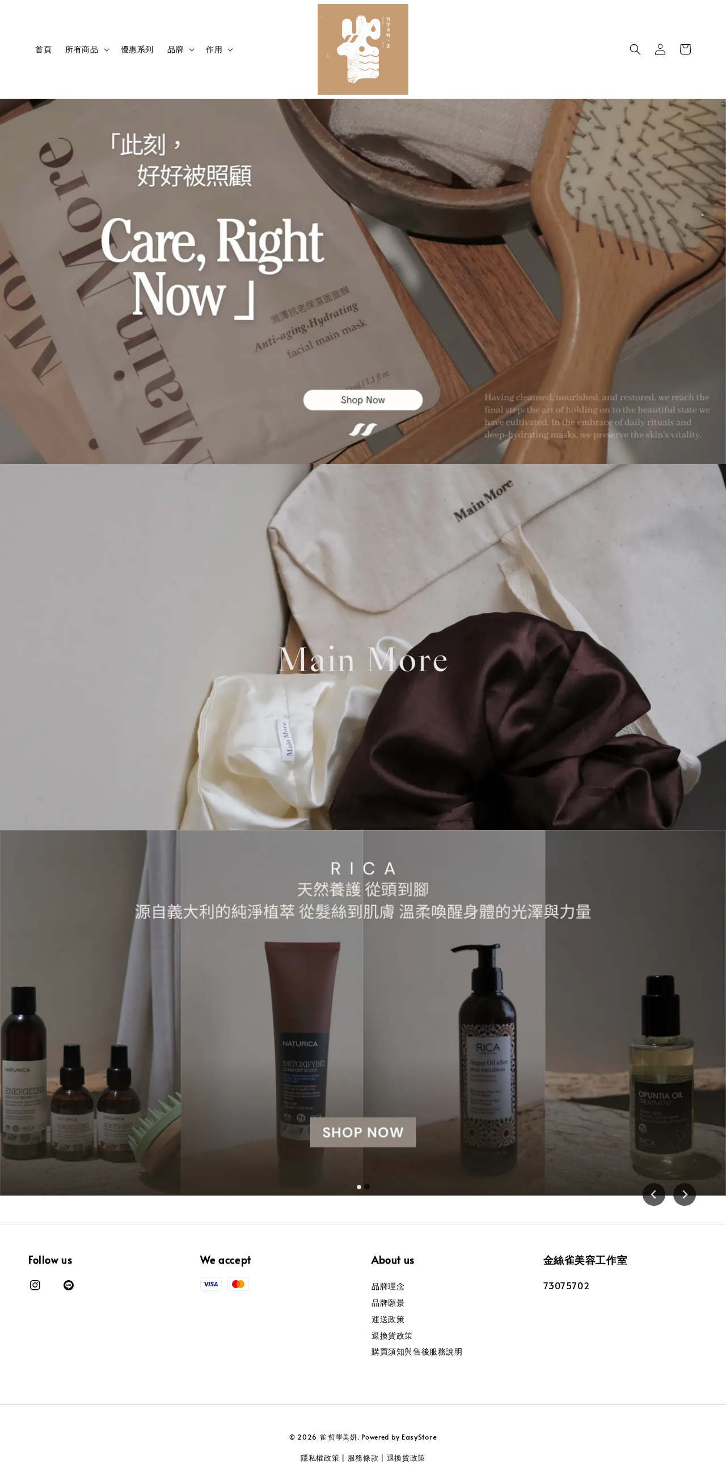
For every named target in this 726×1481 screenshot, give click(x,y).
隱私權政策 (320, 1458)
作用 (214, 49)
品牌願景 (388, 1302)
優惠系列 (137, 49)
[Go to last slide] (654, 1194)
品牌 (175, 49)
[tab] (359, 1186)
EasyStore (419, 1437)
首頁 (43, 49)
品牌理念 (388, 1286)
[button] (635, 49)
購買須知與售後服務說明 (417, 1351)
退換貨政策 (392, 1335)
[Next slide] (684, 1194)
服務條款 (363, 1458)
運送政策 (388, 1319)
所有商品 (81, 49)
